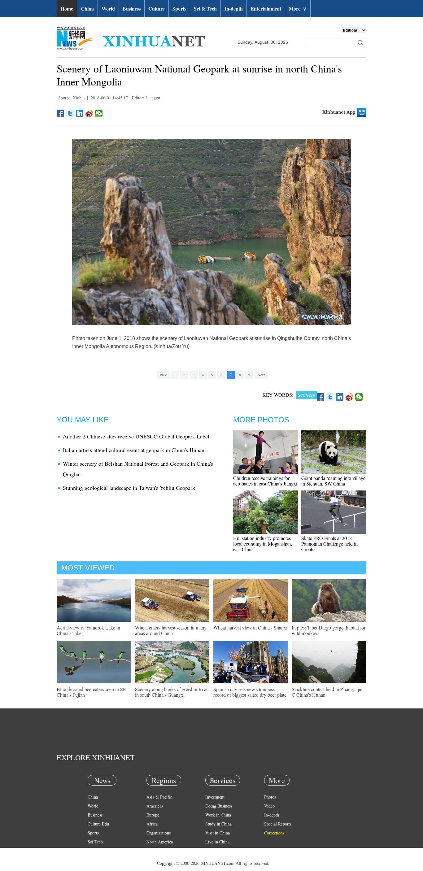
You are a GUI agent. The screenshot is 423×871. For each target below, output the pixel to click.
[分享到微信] (99, 113)
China (87, 8)
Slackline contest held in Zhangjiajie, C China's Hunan (328, 692)
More (298, 8)
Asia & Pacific (159, 797)
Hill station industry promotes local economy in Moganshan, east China (262, 543)
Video (269, 806)
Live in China (217, 842)
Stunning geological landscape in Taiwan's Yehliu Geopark (129, 487)
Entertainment (266, 8)
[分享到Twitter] (70, 113)
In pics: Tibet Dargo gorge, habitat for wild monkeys (328, 630)
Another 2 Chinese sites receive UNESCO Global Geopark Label (136, 436)
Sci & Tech (205, 8)
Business (132, 8)
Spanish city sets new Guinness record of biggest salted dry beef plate (249, 692)
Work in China (218, 815)
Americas (154, 806)
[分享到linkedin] (80, 113)
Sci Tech (95, 842)
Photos (270, 797)
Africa (152, 824)
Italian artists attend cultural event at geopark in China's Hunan (133, 450)
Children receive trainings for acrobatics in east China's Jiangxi (265, 481)
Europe (152, 815)
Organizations (158, 833)
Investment (215, 797)
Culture (156, 8)
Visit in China (217, 833)
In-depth (234, 8)
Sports (179, 8)
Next (261, 374)
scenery (306, 395)
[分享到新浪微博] (89, 113)
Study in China (218, 824)
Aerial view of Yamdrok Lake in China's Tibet (88, 630)
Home (67, 8)
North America (159, 842)
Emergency (215, 851)
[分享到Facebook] (60, 113)
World (108, 8)
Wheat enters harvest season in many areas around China (171, 630)
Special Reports (277, 824)
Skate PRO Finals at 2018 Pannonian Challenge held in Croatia (329, 543)
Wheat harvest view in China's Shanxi (250, 627)
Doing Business (218, 806)
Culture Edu (98, 824)
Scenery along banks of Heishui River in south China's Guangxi (172, 692)
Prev (163, 374)
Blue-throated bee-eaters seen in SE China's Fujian (91, 692)
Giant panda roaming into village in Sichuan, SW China (333, 481)
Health (93, 851)
